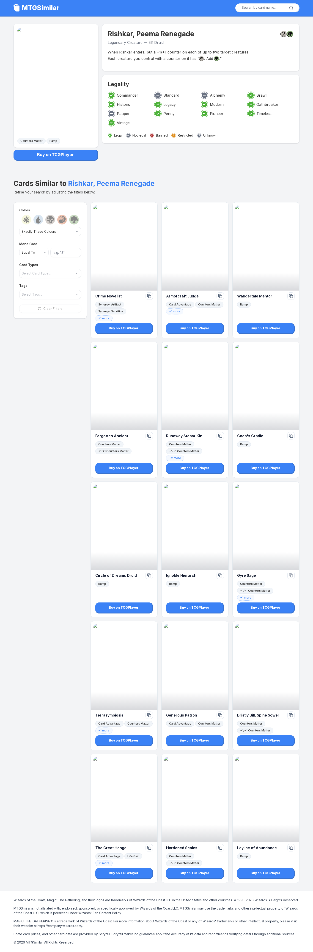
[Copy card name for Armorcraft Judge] (220, 296)
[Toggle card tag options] (76, 294)
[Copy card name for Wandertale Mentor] (291, 296)
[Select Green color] (74, 219)
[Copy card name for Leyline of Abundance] (291, 847)
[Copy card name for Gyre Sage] (291, 575)
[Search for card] (291, 8)
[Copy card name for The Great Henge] (149, 847)
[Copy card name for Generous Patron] (220, 715)
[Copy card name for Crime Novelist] (149, 296)
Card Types (28, 265)
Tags (23, 286)
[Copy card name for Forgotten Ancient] (149, 436)
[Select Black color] (50, 219)
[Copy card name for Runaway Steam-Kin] (220, 436)
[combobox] (265, 7)
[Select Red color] (62, 219)
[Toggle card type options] (76, 273)
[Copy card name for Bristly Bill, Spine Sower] (291, 715)
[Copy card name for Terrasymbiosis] (149, 715)
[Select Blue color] (38, 219)
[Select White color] (26, 219)
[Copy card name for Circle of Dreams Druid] (149, 575)
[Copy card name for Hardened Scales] (220, 847)
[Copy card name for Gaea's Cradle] (291, 436)
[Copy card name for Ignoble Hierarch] (220, 575)
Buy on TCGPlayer (55, 154)
